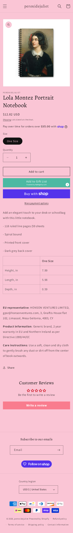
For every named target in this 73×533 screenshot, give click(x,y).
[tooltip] (67, 184)
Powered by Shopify (39, 518)
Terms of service (16, 524)
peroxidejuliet (21, 518)
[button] (5, 6)
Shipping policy (36, 524)
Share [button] (11, 367)
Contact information (58, 524)
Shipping (7, 119)
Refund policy (60, 518)
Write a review (36, 405)
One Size (12, 141)
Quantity (8, 149)
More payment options (36, 203)
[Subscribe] (59, 450)
